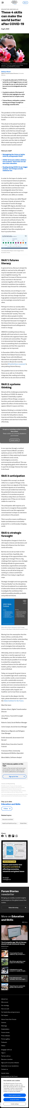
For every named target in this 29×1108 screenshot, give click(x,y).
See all (25, 922)
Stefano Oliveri (6, 71)
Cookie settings (15, 1104)
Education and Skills (9, 9)
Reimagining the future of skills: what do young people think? (14, 155)
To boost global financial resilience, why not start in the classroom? (18, 954)
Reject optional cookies (15, 1095)
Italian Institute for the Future (13, 701)
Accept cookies (14, 440)
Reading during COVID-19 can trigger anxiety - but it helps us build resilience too (15, 168)
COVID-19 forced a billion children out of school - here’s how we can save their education (14, 161)
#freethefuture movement (16, 364)
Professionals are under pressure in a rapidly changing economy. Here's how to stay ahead (18, 971)
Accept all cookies (14, 1099)
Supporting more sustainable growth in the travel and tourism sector (17, 987)
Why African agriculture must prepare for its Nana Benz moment (17, 963)
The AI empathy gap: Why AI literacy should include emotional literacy (13, 943)
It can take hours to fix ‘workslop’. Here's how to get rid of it (17, 979)
